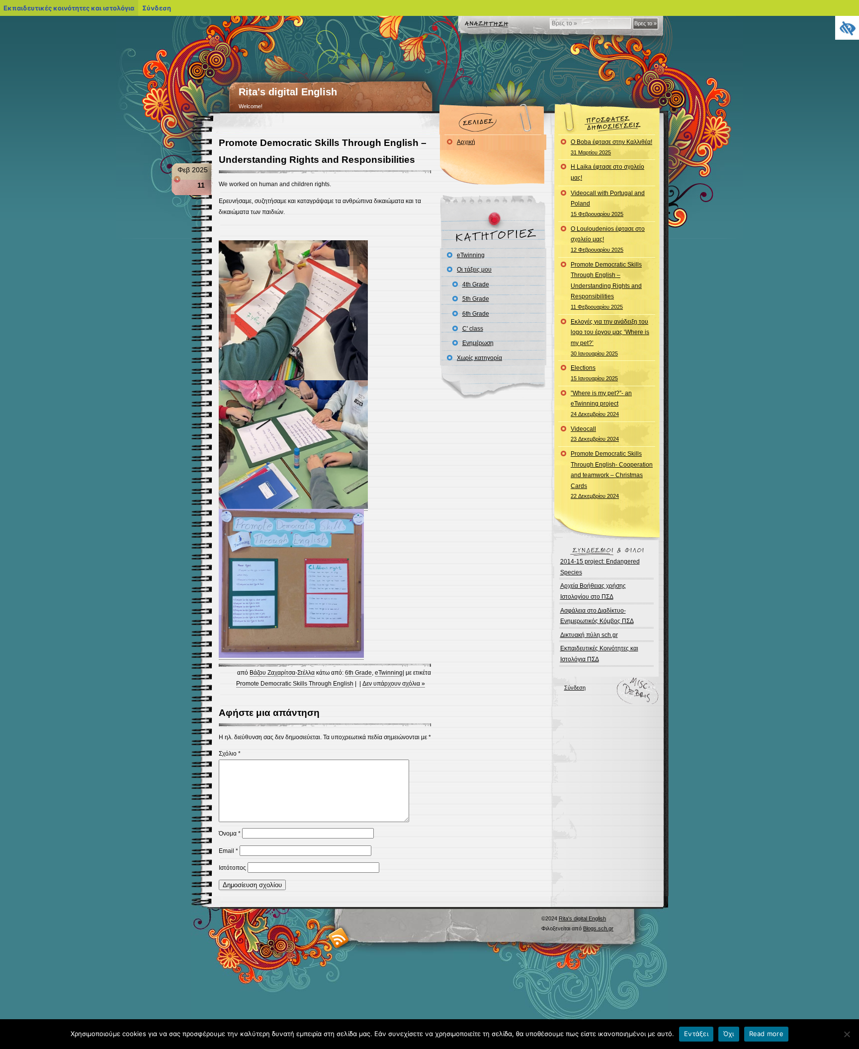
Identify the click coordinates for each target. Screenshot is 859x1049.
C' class (472, 328)
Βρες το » (645, 23)
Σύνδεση (575, 688)
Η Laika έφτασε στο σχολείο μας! (607, 172)
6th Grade (358, 672)
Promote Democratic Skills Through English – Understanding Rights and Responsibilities (606, 285)
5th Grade (475, 298)
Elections (594, 372)
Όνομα (230, 833)
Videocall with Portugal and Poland (608, 203)
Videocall (595, 433)
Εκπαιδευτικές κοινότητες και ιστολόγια (68, 8)
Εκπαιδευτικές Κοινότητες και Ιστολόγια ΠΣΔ (599, 654)
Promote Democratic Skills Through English (294, 683)
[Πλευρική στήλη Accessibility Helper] (847, 28)
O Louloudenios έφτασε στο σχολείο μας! (608, 239)
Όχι (728, 1034)
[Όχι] (847, 1034)
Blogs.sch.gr (598, 928)
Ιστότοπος (232, 867)
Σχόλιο (230, 753)
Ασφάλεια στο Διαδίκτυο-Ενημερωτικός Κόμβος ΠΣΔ (597, 616)
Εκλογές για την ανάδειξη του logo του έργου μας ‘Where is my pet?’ (610, 337)
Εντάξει (696, 1034)
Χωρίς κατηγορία (479, 357)
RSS (339, 937)
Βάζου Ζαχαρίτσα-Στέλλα (282, 672)
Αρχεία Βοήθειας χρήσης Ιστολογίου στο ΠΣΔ (593, 591)
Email (228, 850)
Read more (766, 1034)
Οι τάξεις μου (474, 269)
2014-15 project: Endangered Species (600, 567)
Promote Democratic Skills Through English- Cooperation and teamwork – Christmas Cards (612, 474)
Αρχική (466, 142)
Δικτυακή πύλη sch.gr (589, 634)
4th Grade (475, 284)
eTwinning (389, 672)
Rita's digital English (288, 91)
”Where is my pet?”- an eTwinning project (601, 403)
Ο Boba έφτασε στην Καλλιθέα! (611, 147)
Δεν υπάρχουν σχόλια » (393, 683)
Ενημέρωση (478, 343)
